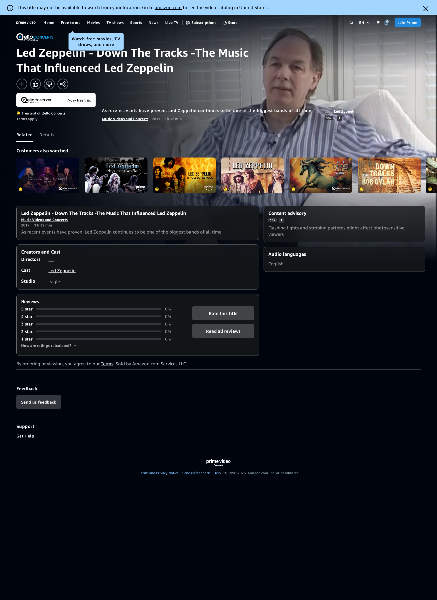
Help (217, 473)
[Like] (35, 84)
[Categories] (378, 22)
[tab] (24, 134)
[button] (48, 345)
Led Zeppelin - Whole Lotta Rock (184, 175)
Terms (107, 363)
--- (51, 259)
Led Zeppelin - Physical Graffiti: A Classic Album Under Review (116, 175)
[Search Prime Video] (351, 22)
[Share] (62, 84)
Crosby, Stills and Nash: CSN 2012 (47, 175)
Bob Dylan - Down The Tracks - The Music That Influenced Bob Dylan (389, 175)
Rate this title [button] (223, 313)
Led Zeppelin (345, 111)
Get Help (25, 435)
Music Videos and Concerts (125, 119)
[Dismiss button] (425, 9)
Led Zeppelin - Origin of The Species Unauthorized (252, 175)
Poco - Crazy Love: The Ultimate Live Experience (321, 175)
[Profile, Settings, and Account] (387, 22)
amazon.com (168, 7)
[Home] (26, 22)
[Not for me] (49, 84)
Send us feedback (196, 473)
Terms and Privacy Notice (159, 473)
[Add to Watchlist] (21, 84)
